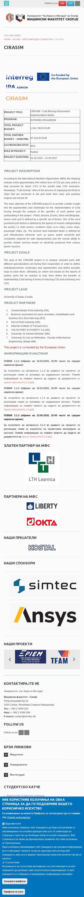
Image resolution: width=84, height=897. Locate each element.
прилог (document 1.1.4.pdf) (19, 409)
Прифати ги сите (13, 891)
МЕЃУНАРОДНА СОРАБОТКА (37, 39)
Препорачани (13, 843)
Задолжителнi (13, 823)
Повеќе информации (18, 817)
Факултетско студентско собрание (26, 795)
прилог (26, 436)
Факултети (16, 754)
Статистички (12, 862)
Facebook (21, 732)
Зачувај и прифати (15, 881)
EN (70, 3)
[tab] (42, 755)
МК (62, 3)
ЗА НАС (17, 39)
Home (7, 39)
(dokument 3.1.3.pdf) (41, 436)
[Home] (42, 16)
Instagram (26, 732)
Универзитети (18, 764)
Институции (17, 774)
